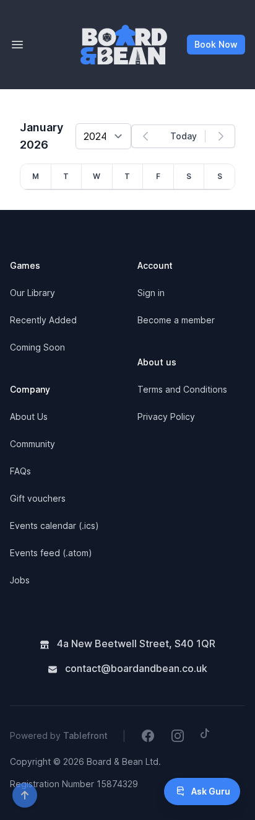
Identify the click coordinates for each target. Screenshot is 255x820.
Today (183, 136)
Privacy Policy (166, 416)
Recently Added (43, 320)
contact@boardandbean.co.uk (135, 668)
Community (32, 443)
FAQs (20, 471)
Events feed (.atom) (51, 552)
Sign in (151, 292)
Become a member (176, 320)
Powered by (59, 735)
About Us (29, 416)
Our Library (32, 292)
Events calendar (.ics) (54, 525)
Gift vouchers (38, 498)
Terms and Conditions (182, 389)
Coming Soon (37, 347)
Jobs (20, 580)
